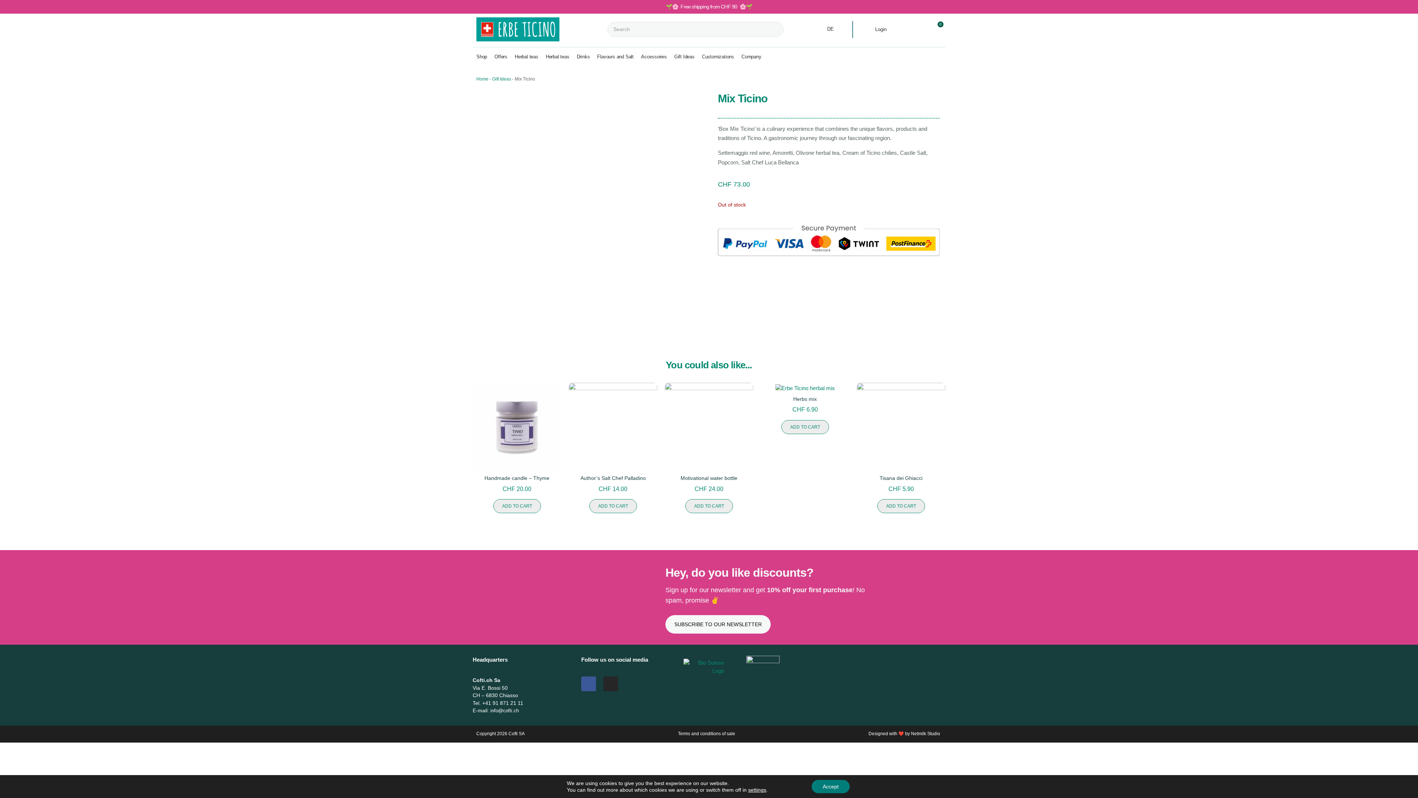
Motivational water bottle (709, 478)
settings (757, 790)
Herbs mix (805, 399)
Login (881, 29)
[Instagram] (610, 683)
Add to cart (517, 506)
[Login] (867, 30)
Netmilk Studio (925, 733)
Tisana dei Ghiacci (901, 478)
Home (482, 79)
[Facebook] (588, 683)
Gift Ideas (501, 79)
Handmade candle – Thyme (516, 478)
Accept (831, 787)
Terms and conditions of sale (706, 733)
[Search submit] (790, 29)
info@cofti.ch (504, 710)
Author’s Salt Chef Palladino (613, 478)
